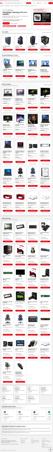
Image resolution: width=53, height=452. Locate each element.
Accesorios (26, 5)
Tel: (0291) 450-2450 (35, 0)
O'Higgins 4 (23, 441)
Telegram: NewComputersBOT (45, 444)
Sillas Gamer (16, 5)
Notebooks (7, 5)
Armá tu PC (2, 5)
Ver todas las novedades (47, 84)
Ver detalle (42, 24)
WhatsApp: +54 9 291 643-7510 (42, 0)
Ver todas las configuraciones (46, 32)
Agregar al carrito (7, 76)
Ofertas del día (33, 5)
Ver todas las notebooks (47, 55)
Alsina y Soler (23, 440)
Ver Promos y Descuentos (7, 78)
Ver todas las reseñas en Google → (46, 407)
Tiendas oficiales (3, 0)
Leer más (5, 419)
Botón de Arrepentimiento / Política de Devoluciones (10, 444)
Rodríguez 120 (23, 442)
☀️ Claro (34, 3)
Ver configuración (7, 49)
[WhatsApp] (50, 449)
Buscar (28, 3)
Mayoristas (33, 442)
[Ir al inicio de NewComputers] (1, 3)
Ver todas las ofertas (48, 218)
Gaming (21, 5)
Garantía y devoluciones (35, 441)
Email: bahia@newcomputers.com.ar (47, 446)
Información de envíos (35, 440)
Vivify (12, 5)
